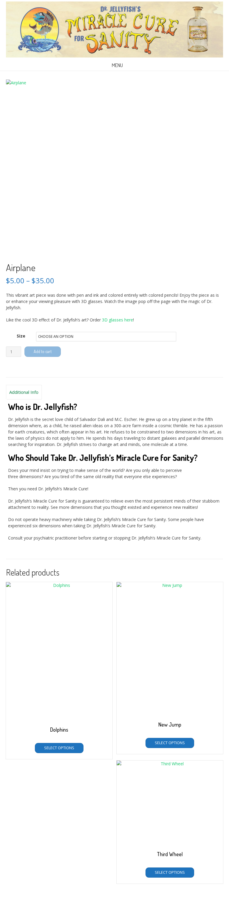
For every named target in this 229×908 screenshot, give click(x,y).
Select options (59, 747)
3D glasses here (117, 320)
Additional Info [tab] (23, 392)
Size (21, 336)
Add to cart (43, 351)
